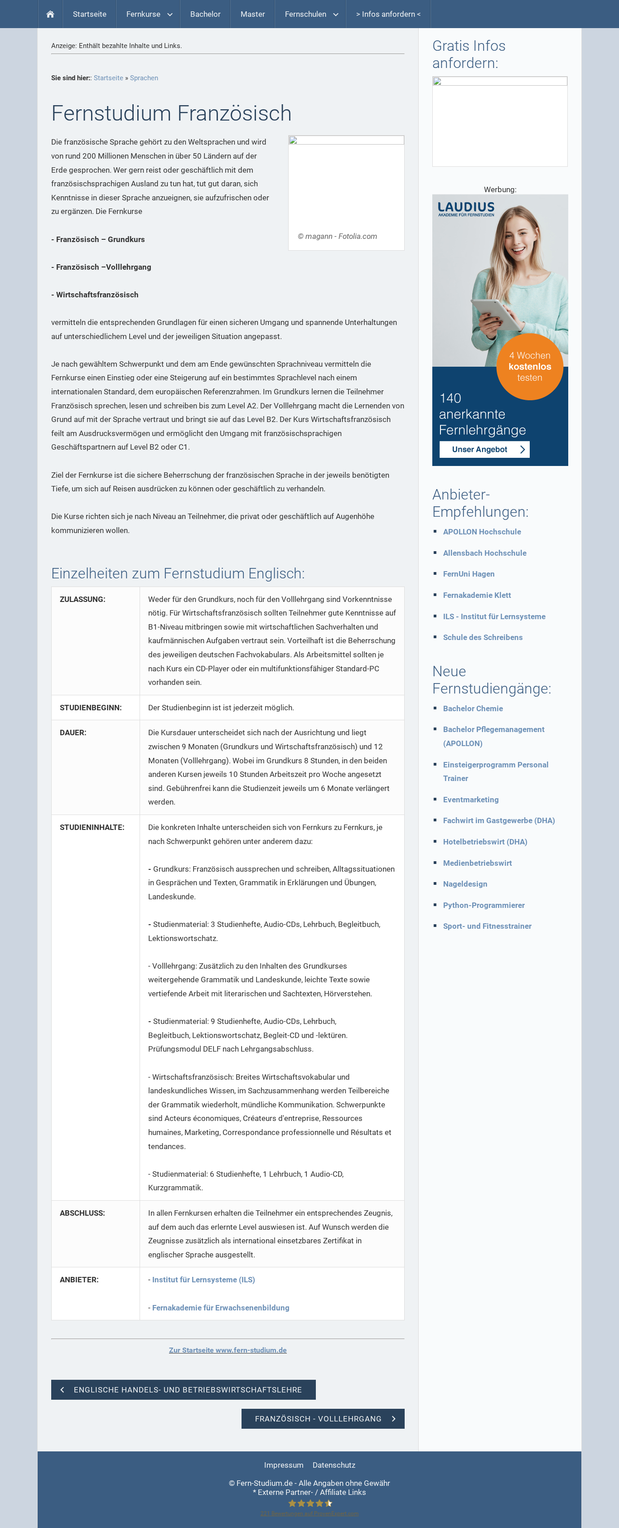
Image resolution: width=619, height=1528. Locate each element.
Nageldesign (465, 883)
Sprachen (144, 78)
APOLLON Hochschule (482, 531)
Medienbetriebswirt (477, 863)
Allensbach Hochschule (485, 553)
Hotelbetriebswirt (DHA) (485, 841)
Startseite (108, 78)
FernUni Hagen (469, 573)
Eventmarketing (471, 799)
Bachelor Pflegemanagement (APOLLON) (494, 736)
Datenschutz (334, 1465)
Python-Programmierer (484, 905)
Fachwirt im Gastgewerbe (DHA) (499, 820)
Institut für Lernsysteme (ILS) (203, 1279)
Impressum (284, 1465)
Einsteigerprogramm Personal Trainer (496, 771)
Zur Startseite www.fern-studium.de (228, 1350)
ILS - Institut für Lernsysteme (494, 616)
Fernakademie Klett (477, 595)
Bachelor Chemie (473, 708)
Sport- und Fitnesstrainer (487, 926)
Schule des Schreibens (483, 637)
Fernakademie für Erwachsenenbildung (221, 1307)
